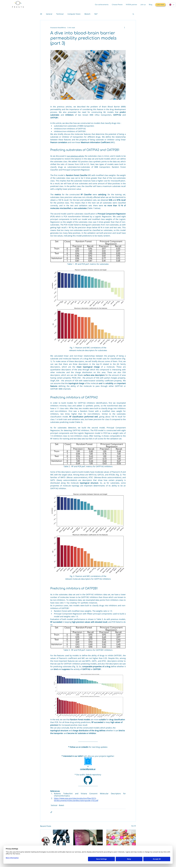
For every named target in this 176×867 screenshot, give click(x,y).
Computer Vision (74, 14)
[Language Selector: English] (172, 4)
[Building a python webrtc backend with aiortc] (88, 838)
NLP (95, 14)
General (49, 14)
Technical (59, 14)
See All (133, 826)
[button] (133, 14)
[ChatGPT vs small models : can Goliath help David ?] (55, 838)
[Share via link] (51, 812)
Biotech (87, 14)
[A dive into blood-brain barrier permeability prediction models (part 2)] (121, 838)
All (41, 14)
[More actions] (124, 27)
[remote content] (88, 750)
